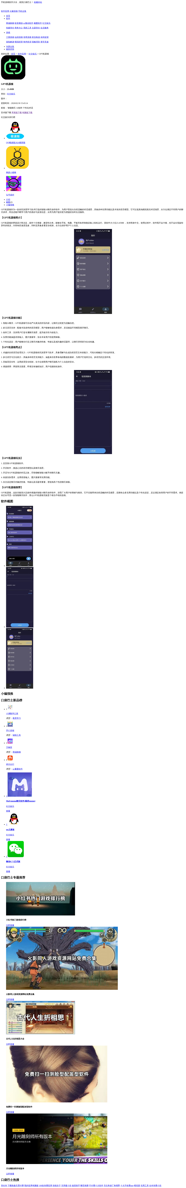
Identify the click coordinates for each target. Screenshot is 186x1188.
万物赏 (9, 747)
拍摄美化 (10, 28)
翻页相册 (84, 1185)
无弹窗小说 (66, 1185)
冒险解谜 (10, 42)
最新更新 (10, 49)
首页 (8, 16)
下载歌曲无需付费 (16, 1185)
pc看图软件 (18, 769)
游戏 (8, 32)
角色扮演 (27, 42)
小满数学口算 (12, 713)
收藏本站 (38, 2)
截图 (8, 202)
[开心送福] (10, 726)
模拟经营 (19, 42)
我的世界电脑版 (31, 1185)
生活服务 (44, 28)
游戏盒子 (57, 1185)
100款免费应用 (45, 1185)
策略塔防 (36, 42)
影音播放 (19, 23)
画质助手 (76, 1185)
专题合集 (10, 46)
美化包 (4, 1185)
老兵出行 (10, 764)
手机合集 (22, 11)
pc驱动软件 (28, 23)
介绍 (8, 199)
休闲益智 (44, 37)
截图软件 (38, 23)
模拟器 (137, 1185)
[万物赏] (10, 743)
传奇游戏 (27, 37)
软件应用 (5, 11)
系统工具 (27, 28)
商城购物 (10, 23)
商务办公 (19, 28)
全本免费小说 (155, 1185)
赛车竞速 (44, 42)
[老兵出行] (10, 760)
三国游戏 (10, 37)
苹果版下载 (17, 112)
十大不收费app (126, 1185)
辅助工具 (17, 735)
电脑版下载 (27, 112)
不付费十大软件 (96, 1185)
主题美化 (36, 28)
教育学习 (17, 718)
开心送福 (10, 730)
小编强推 (10, 205)
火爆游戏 (14, 11)
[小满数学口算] (10, 709)
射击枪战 (36, 37)
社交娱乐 (46, 23)
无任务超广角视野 (112, 1185)
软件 (8, 18)
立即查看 (10, 925)
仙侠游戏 (19, 37)
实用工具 (145, 1185)
